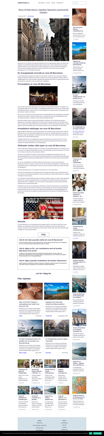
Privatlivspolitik (97, 433)
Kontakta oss (60, 2)
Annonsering (41, 2)
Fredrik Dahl (49, 316)
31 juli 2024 (75, 238)
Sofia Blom (48, 352)
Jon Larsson (30, 16)
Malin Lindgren (23, 352)
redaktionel (66, 16)
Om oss (48, 2)
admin (20, 316)
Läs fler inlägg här (43, 273)
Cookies (53, 2)
